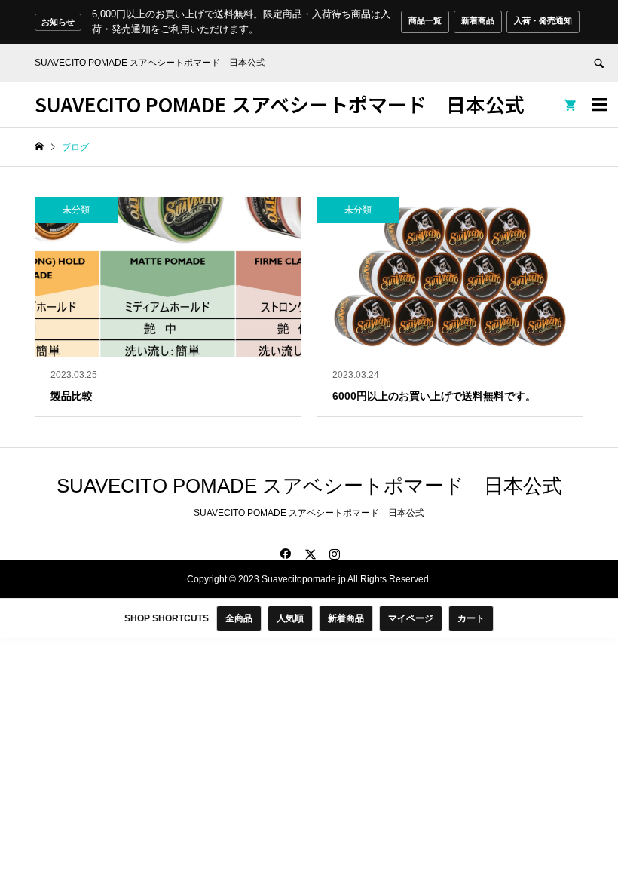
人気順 (290, 618)
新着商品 (477, 20)
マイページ (410, 618)
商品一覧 (425, 20)
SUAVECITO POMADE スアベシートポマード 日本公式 (280, 104)
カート (471, 618)
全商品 (238, 618)
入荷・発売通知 (543, 20)
